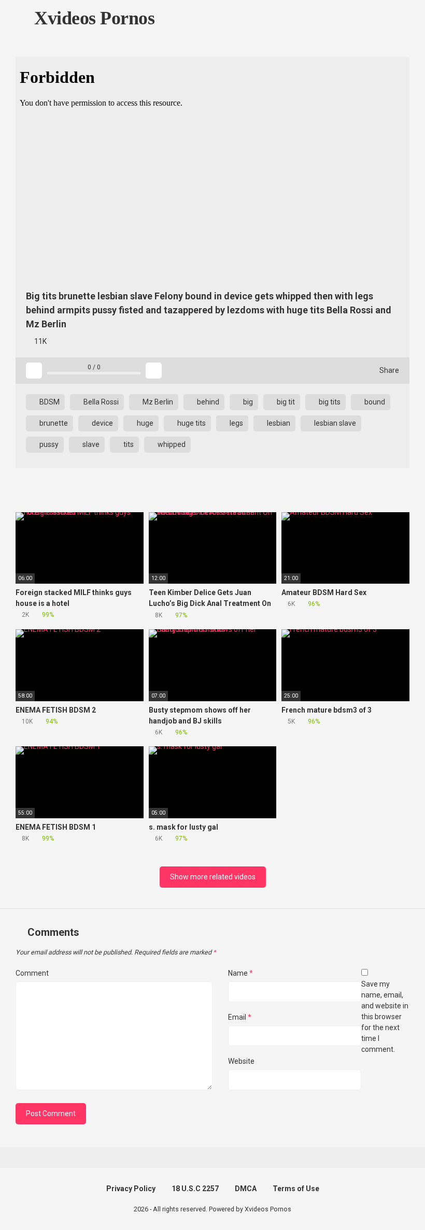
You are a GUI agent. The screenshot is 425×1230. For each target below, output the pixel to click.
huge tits (191, 423)
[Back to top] (391, 1198)
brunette (53, 423)
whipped (171, 444)
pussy (48, 444)
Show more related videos (213, 877)
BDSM (49, 402)
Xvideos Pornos (92, 18)
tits (128, 444)
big (247, 402)
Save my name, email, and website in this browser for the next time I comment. (384, 1016)
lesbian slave (334, 423)
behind (207, 402)
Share (388, 370)
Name (240, 973)
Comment (32, 973)
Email (239, 1017)
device (101, 423)
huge (144, 423)
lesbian (277, 423)
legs (235, 423)
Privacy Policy (130, 1188)
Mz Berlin (157, 402)
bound (374, 402)
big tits (329, 402)
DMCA (246, 1188)
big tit (285, 402)
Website (241, 1061)
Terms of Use (296, 1188)
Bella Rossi (100, 402)
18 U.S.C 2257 (195, 1188)
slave (90, 444)
